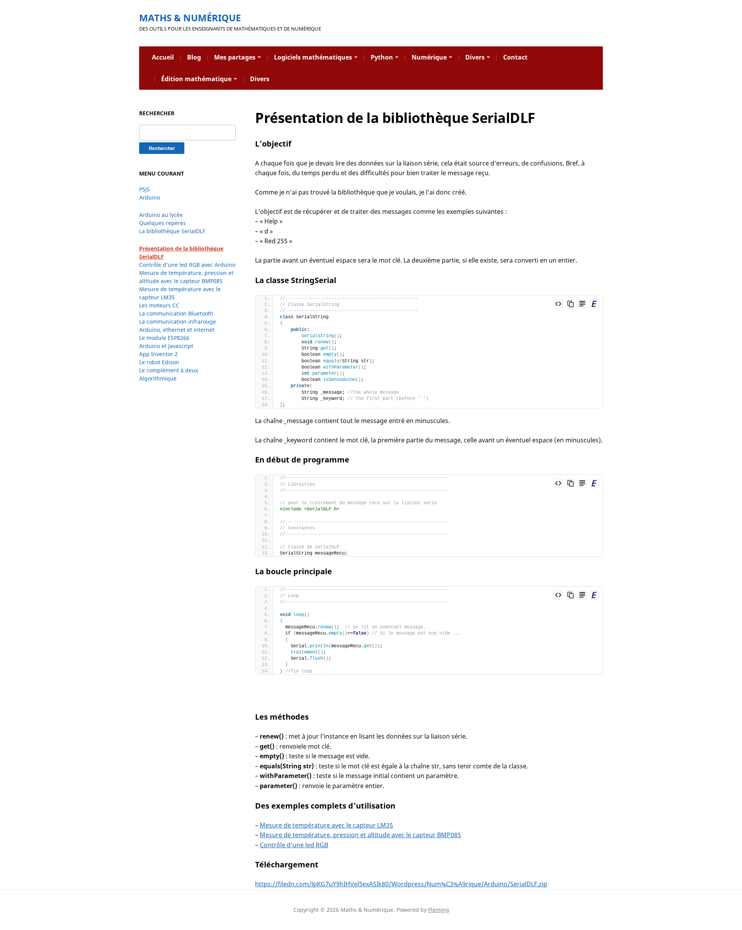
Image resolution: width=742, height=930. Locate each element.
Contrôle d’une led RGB (294, 845)
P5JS (144, 189)
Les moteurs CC (159, 305)
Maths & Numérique (190, 17)
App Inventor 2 (158, 354)
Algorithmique (158, 378)
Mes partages (234, 57)
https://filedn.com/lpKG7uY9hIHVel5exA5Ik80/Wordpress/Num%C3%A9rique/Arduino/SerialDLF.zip (401, 884)
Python (382, 57)
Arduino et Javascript (166, 346)
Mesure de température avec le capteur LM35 (326, 825)
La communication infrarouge (177, 321)
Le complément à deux (168, 370)
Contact (515, 57)
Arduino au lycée (161, 214)
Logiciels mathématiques (313, 57)
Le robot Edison (159, 362)
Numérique (429, 57)
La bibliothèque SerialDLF (172, 231)
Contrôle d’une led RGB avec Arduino (187, 264)
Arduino (149, 197)
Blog (194, 57)
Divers (475, 57)
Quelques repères (162, 223)
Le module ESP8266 (164, 337)
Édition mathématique (196, 79)
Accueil (163, 57)
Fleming (438, 909)
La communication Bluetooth (176, 313)
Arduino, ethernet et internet (176, 329)
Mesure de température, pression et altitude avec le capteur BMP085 (360, 835)
